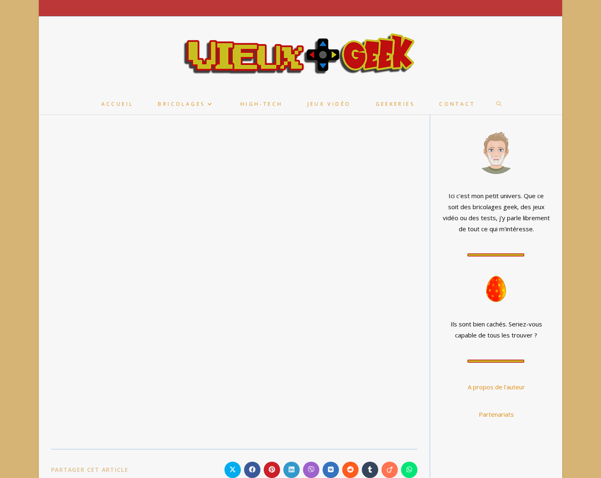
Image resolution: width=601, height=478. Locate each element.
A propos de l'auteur (496, 387)
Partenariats (496, 414)
